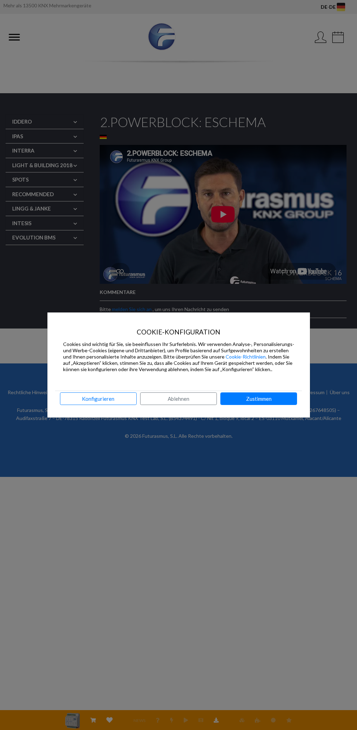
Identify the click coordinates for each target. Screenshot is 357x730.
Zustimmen (259, 399)
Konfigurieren (98, 399)
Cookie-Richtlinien (246, 357)
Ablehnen (178, 399)
